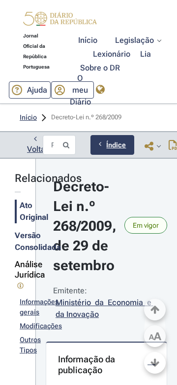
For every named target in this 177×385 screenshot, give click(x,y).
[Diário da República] (60, 21)
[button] (60, 20)
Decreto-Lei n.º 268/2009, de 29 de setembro (86, 226)
